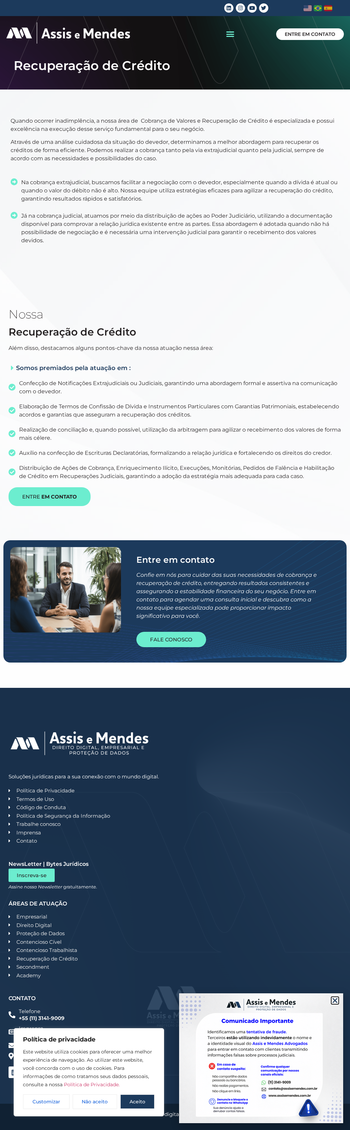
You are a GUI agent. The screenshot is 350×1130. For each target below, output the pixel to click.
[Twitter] (263, 8)
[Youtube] (252, 8)
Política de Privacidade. (92, 1084)
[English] (308, 8)
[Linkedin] (228, 8)
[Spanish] (328, 8)
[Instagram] (240, 8)
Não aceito (95, 1102)
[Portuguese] (318, 8)
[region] (89, 1072)
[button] (230, 34)
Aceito (137, 1102)
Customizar (46, 1102)
